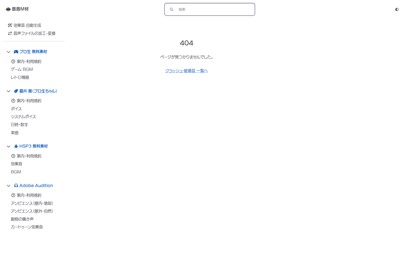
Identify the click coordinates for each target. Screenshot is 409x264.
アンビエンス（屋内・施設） (32, 203)
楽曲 (14, 132)
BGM (16, 172)
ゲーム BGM (22, 69)
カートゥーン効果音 (27, 227)
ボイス (16, 109)
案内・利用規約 (29, 61)
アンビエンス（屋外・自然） (32, 211)
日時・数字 (19, 124)
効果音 (16, 164)
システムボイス (23, 116)
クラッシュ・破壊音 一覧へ (186, 71)
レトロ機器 (20, 77)
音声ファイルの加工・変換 (34, 33)
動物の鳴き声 (22, 219)
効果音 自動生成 (27, 25)
